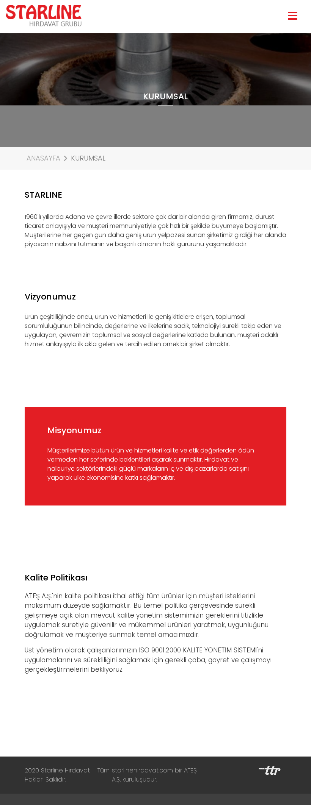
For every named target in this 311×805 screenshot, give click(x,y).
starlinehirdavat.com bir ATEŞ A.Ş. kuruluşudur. (154, 775)
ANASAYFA (43, 158)
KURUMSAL (88, 158)
